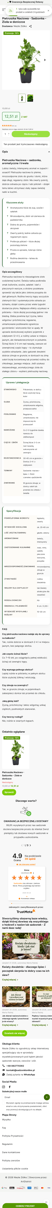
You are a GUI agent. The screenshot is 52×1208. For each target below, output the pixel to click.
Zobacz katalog (3, 9)
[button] (45, 60)
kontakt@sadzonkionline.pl (20, 1070)
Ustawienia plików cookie (15, 1168)
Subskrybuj (47, 1097)
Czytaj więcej (9, 979)
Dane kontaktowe (11, 1152)
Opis (5, 151)
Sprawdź (9, 792)
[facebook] (9, 1087)
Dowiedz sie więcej (15, 1033)
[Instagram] (3, 1087)
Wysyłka (6, 1119)
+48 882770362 (15, 1065)
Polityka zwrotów (11, 1160)
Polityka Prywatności (12, 1136)
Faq (4, 1127)
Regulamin (7, 1144)
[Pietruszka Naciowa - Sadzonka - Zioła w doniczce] (15, 752)
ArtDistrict (26, 1181)
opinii (30, 859)
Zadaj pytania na (20, 1074)
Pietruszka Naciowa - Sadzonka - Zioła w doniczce (13, 775)
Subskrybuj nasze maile (14, 1091)
